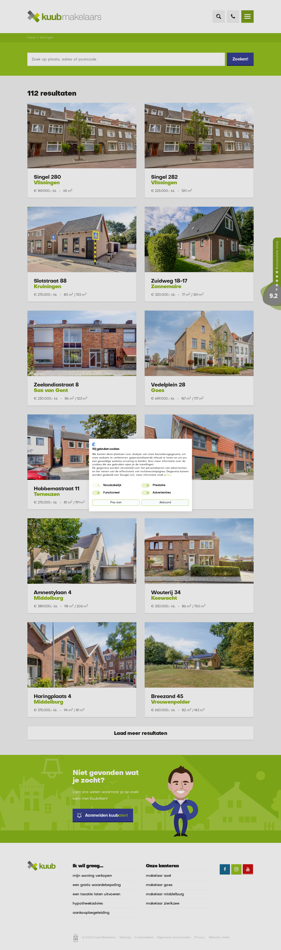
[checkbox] (96, 485)
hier (168, 475)
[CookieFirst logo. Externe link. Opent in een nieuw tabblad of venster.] (93, 444)
